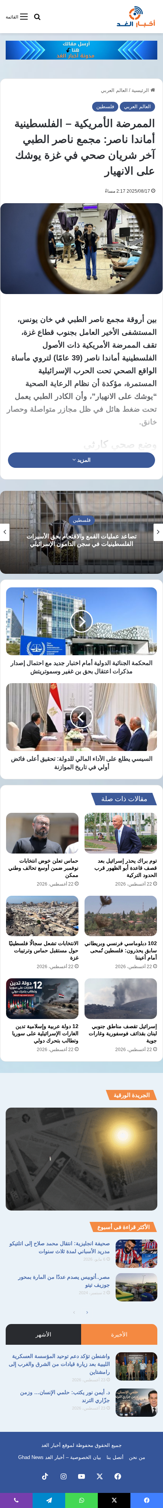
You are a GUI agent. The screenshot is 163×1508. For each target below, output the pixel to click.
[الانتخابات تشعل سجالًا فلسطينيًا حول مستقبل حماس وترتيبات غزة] (42, 916)
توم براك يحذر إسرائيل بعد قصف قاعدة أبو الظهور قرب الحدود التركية (125, 868)
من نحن (137, 1457)
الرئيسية (141, 90)
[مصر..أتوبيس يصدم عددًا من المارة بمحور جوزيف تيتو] (136, 1287)
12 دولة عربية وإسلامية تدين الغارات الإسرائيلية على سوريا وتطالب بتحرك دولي (45, 1033)
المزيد (83, 460)
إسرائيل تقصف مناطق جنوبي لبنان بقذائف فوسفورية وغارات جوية (123, 1033)
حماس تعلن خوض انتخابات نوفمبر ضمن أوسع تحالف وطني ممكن (43, 868)
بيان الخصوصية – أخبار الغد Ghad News (59, 1457)
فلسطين (105, 106)
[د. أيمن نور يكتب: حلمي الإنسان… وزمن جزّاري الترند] (136, 1402)
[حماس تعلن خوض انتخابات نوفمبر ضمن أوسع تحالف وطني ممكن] (42, 833)
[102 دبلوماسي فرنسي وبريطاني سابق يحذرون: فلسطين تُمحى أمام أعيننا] (121, 916)
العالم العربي (114, 90)
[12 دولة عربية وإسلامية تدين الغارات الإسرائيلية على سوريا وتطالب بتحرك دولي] (42, 998)
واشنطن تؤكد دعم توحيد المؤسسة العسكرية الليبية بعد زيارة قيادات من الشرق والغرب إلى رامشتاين (59, 1364)
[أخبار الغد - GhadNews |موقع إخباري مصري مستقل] (135, 16)
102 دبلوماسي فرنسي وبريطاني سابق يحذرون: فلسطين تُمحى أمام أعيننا (121, 950)
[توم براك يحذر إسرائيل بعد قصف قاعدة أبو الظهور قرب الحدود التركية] (121, 833)
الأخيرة (119, 1334)
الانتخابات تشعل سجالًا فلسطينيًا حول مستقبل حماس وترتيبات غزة (43, 950)
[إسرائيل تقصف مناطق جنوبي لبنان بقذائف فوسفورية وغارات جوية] (121, 998)
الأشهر (43, 1334)
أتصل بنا (115, 1457)
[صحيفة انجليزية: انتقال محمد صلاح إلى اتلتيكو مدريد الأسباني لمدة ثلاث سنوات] (136, 1254)
